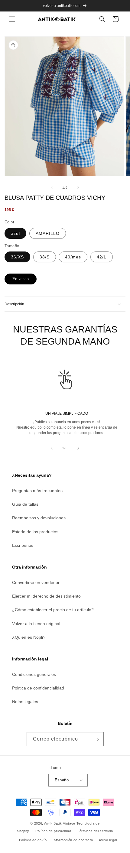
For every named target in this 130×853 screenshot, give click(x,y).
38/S (45, 257)
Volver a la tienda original (36, 623)
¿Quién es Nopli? (28, 637)
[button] (12, 19)
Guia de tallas (25, 504)
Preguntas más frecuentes (37, 490)
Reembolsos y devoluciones (39, 517)
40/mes (73, 257)
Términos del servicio (95, 831)
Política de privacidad (53, 831)
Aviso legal (108, 840)
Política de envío (33, 840)
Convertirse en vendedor (36, 582)
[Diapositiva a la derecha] (78, 187)
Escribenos (22, 545)
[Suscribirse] (96, 739)
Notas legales (25, 701)
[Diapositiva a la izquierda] (51, 187)
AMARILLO (48, 233)
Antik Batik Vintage (59, 823)
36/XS (17, 257)
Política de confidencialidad (38, 688)
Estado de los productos (35, 531)
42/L (101, 257)
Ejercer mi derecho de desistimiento (46, 596)
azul (15, 233)
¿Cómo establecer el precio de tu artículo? (53, 609)
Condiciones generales (34, 674)
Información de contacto (73, 840)
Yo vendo (20, 279)
